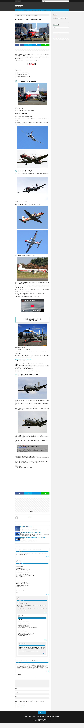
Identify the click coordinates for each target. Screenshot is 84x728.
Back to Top (42, 712)
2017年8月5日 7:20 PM (21, 600)
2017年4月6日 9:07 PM (20, 551)
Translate (60, 33)
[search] (68, 1)
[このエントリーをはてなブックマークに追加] (36, 45)
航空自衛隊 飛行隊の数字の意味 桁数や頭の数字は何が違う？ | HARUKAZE (28, 549)
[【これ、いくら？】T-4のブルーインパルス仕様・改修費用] (17, 534)
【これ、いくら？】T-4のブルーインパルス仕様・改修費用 (30, 532)
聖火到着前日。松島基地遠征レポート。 (27, 526)
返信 (46, 556)
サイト (16, 696)
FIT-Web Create (40, 720)
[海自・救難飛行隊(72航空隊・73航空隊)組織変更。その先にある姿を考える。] (17, 539)
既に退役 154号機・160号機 (22, 74)
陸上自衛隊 (40, 10)
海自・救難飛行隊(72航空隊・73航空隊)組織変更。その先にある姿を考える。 (33, 537)
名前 (16, 688)
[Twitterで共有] (28, 45)
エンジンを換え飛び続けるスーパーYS (23, 76)
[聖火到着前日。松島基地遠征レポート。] (17, 528)
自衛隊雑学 (51, 10)
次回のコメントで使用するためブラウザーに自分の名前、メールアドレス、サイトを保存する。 (30, 701)
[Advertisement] (32, 478)
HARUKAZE (19, 5)
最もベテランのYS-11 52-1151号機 (23, 72)
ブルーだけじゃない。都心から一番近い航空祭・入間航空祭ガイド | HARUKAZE (28, 660)
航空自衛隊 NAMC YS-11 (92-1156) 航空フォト (23, 359)
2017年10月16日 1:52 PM (20, 662)
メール (16, 692)
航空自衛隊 (34, 10)
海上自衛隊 (45, 10)
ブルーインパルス (27, 10)
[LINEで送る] (45, 45)
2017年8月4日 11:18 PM (20, 563)
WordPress (49, 720)
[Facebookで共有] (19, 45)
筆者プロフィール (19, 10)
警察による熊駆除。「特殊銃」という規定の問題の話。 (32, 1)
